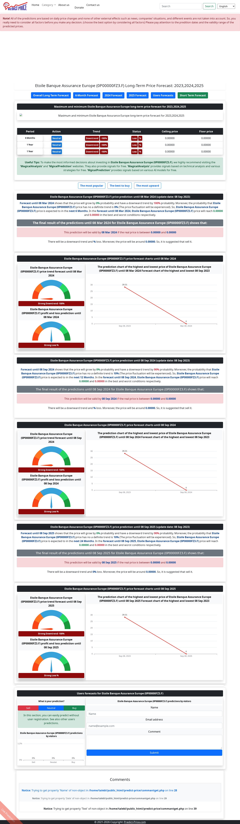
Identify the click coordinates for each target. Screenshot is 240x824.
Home (35, 5)
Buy (74, 708)
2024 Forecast (113, 95)
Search (209, 6)
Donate (79, 7)
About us (63, 5)
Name (154, 707)
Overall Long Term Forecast (51, 95)
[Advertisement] (120, 58)
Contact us (93, 5)
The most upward (147, 185)
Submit (154, 752)
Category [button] (48, 5)
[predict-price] (15, 6)
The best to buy (120, 185)
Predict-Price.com (135, 822)
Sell (28, 708)
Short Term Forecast (193, 95)
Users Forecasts (163, 95)
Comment (154, 731)
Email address (154, 719)
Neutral (51, 708)
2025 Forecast (137, 95)
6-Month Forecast (86, 95)
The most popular (91, 185)
